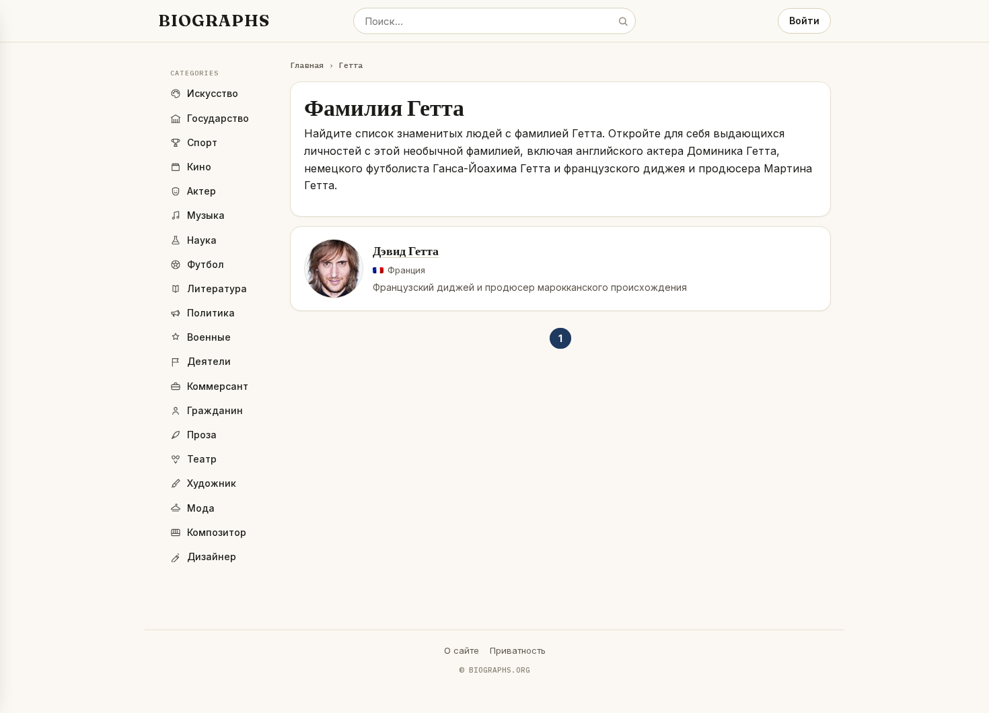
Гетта (350, 65)
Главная (307, 65)
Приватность (518, 650)
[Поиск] (623, 21)
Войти (804, 20)
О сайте (461, 650)
